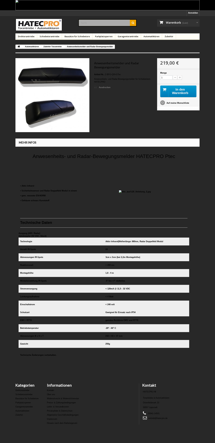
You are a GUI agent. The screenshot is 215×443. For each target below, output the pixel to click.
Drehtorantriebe (26, 36)
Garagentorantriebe (128, 36)
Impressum (52, 419)
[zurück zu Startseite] (19, 47)
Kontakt (50, 390)
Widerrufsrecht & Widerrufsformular (63, 398)
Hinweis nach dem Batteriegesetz (62, 423)
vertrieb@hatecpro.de (157, 418)
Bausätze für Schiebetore (77, 36)
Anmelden (193, 13)
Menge (163, 73)
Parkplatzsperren (104, 36)
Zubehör (169, 36)
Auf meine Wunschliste (177, 103)
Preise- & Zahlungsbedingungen (61, 402)
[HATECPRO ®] (44, 24)
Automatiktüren (151, 36)
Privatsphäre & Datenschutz (60, 411)
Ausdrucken (104, 87)
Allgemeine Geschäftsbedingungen (63, 415)
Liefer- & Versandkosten (58, 407)
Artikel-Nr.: (99, 74)
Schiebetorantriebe (49, 36)
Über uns (51, 394)
